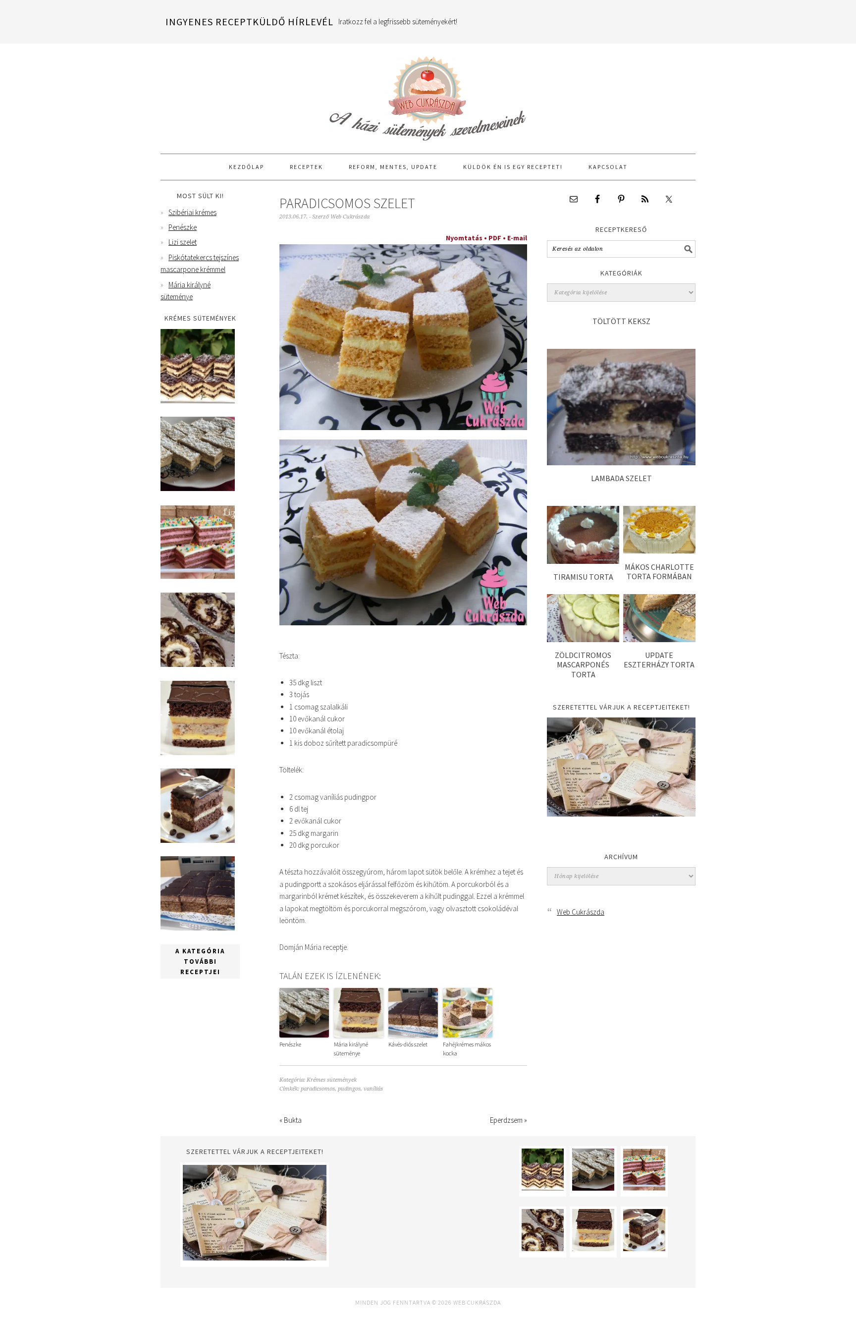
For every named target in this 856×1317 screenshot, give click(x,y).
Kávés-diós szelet (408, 1044)
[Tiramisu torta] (583, 561)
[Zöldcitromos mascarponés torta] (583, 639)
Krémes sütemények (332, 1080)
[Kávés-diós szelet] (197, 928)
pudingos (349, 1089)
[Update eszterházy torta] (659, 639)
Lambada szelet (621, 478)
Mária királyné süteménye (351, 1049)
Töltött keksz (621, 321)
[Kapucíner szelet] (197, 840)
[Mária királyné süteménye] (197, 752)
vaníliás (373, 1089)
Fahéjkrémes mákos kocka (467, 1049)
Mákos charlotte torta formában (659, 571)
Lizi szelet (182, 242)
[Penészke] (197, 488)
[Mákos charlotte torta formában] (659, 550)
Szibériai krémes (192, 212)
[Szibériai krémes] (197, 400)
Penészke (290, 1044)
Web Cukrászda (428, 94)
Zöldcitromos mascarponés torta (583, 664)
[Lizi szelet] (197, 576)
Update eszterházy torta (659, 659)
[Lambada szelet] (621, 462)
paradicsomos (318, 1089)
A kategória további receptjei (200, 961)
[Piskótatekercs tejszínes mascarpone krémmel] (197, 664)
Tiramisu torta (583, 577)
